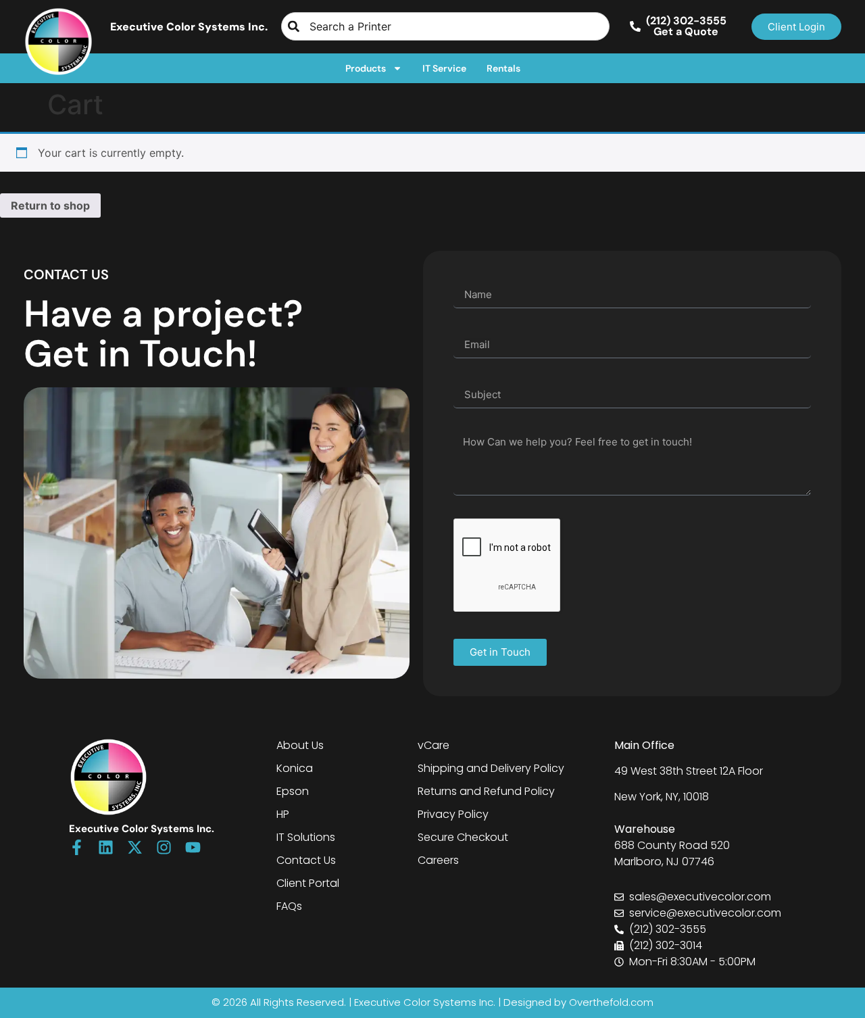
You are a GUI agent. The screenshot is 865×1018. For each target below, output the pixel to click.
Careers (438, 860)
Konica (294, 768)
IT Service (444, 68)
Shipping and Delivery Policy (491, 768)
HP (282, 814)
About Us (300, 745)
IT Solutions (305, 837)
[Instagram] (164, 847)
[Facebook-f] (76, 847)
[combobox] (445, 26)
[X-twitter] (135, 847)
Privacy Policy (453, 814)
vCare (433, 745)
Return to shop (50, 205)
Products (365, 68)
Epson (292, 791)
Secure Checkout (463, 837)
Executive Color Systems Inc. (189, 27)
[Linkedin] (106, 847)
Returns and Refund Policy (486, 791)
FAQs (289, 906)
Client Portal (307, 883)
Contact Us (306, 860)
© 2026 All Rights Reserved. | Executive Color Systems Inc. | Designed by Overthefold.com (432, 1002)
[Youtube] (193, 847)
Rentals (503, 68)
